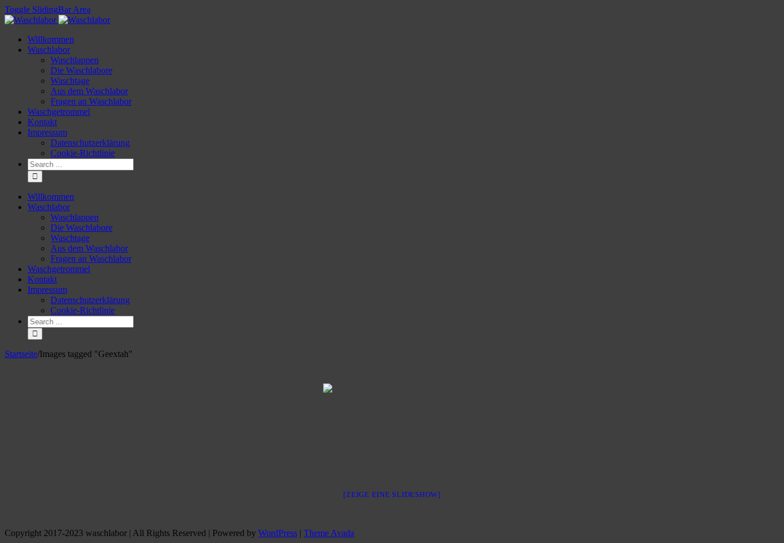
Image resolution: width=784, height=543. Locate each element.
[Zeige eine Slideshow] (392, 494)
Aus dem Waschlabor (89, 91)
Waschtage (70, 81)
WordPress (277, 533)
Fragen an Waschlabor (91, 101)
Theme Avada (329, 533)
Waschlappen (75, 60)
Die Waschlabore (81, 70)
